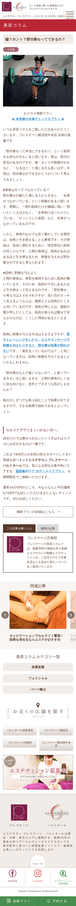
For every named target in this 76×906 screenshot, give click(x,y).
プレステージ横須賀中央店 (56, 744)
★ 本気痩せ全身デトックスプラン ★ (38, 119)
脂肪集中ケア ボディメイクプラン (40, 471)
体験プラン (22, 901)
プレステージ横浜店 (56, 730)
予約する (60, 901)
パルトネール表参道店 (20, 730)
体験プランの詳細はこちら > (38, 512)
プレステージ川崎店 (20, 742)
